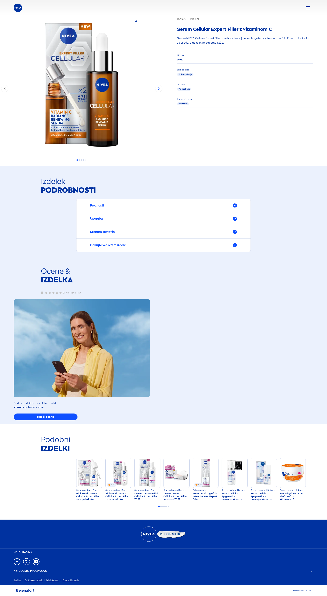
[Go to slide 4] (83, 160)
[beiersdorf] (25, 590)
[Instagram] (26, 561)
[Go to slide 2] (79, 160)
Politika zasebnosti (34, 580)
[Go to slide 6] (168, 506)
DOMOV (181, 19)
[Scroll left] (4, 88)
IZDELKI (194, 19)
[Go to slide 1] (77, 160)
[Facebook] (17, 561)
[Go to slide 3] (81, 160)
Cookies (17, 580)
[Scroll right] (158, 88)
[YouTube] (36, 561)
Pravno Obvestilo (71, 580)
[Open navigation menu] (307, 7)
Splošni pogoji (52, 580)
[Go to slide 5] (85, 160)
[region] (82, 85)
